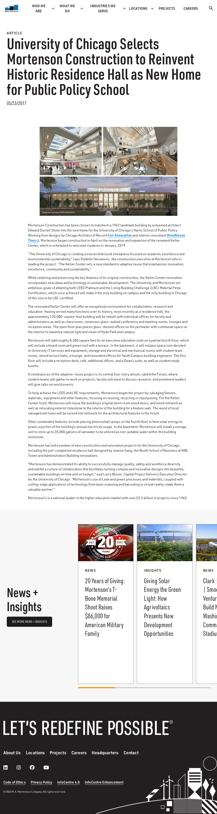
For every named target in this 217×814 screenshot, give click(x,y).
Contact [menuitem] (131, 752)
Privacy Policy (41, 782)
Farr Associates (119, 235)
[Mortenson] (11, 8)
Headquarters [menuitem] (105, 752)
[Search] (211, 8)
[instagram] (23, 767)
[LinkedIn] (9, 767)
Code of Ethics (14, 782)
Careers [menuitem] (191, 8)
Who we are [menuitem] (39, 8)
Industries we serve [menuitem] (102, 8)
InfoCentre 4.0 (68, 782)
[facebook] (36, 767)
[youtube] (46, 767)
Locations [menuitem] (138, 8)
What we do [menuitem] (67, 8)
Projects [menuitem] (167, 8)
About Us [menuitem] (12, 752)
